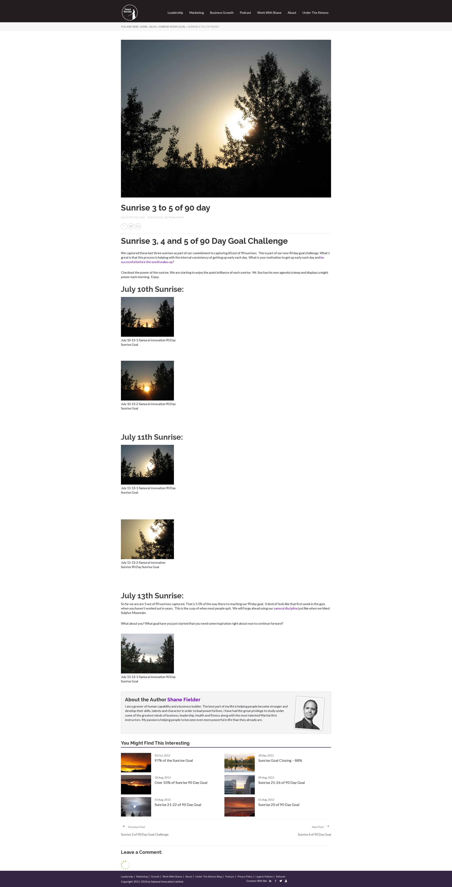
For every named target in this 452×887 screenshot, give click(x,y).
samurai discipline (286, 608)
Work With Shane (269, 12)
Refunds (280, 876)
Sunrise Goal (155, 217)
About (292, 12)
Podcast (245, 12)
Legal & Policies (264, 876)
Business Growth (222, 12)
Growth (155, 876)
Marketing (196, 12)
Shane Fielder (177, 217)
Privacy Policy (244, 876)
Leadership (175, 12)
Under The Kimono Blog (208, 876)
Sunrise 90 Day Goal (133, 217)
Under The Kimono (315, 12)
